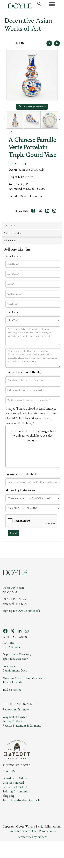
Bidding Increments (15, 791)
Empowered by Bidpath (32, 837)
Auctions (8, 642)
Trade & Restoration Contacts (21, 800)
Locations (9, 666)
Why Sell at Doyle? (15, 717)
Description (10, 225)
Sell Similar (10, 240)
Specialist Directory (15, 658)
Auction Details (12, 233)
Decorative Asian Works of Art (28, 25)
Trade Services (12, 689)
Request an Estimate (16, 709)
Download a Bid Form (16, 778)
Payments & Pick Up (16, 787)
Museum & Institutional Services (24, 678)
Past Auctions (11, 647)
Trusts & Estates (13, 682)
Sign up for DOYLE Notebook (21, 611)
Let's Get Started (13, 782)
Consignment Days (15, 670)
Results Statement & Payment (22, 725)
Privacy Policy (47, 831)
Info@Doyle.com (13, 588)
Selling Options (13, 721)
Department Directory (17, 654)
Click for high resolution (34, 106)
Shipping (9, 796)
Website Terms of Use (23, 831)
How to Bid (10, 771)
